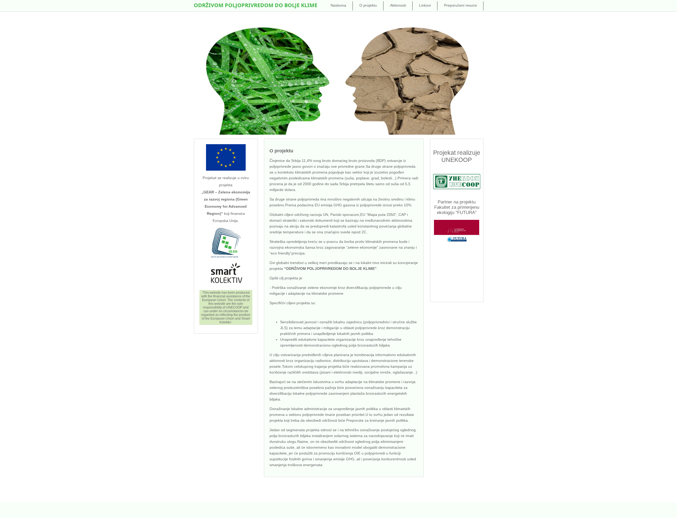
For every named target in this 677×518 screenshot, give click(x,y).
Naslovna (338, 5)
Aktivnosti (398, 5)
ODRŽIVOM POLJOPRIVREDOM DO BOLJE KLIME (255, 5)
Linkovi (425, 5)
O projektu (368, 5)
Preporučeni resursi (460, 5)
